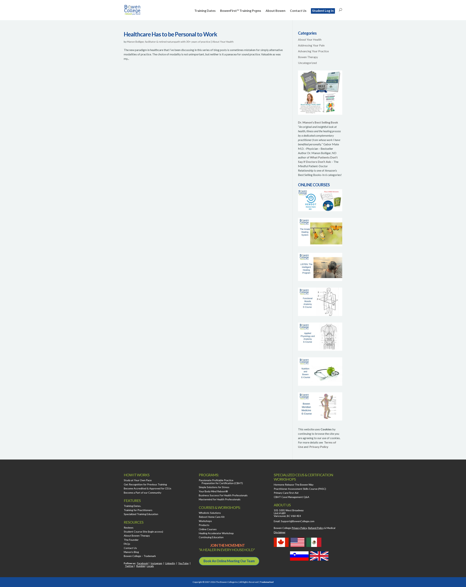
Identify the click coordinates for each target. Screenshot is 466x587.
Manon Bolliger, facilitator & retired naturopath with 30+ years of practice (168, 41)
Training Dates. (132, 505)
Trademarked (266, 582)
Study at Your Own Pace (138, 480)
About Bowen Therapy (137, 535)
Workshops (205, 521)
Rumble (140, 566)
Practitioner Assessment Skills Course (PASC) (300, 488)
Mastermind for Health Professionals (219, 499)
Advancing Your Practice (313, 51)
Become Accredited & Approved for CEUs (147, 488)
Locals (150, 566)
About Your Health (223, 41)
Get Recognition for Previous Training (145, 484)
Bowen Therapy (308, 57)
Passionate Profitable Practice (216, 480)
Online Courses (208, 529)
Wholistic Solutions (210, 512)
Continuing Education (211, 537)
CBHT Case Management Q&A (291, 496)
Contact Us (298, 11)
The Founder (131, 539)
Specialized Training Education (141, 514)
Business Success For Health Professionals (223, 495)
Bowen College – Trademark (140, 555)
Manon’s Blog (131, 551)
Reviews (128, 527)
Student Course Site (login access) (143, 531)
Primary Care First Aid (286, 492)
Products (204, 525)
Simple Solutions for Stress (214, 487)
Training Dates (205, 11)
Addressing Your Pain (311, 45)
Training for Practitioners (138, 510)
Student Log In (323, 11)
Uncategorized (307, 62)
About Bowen (275, 11)
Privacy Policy (318, 446)
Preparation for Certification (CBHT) (222, 483)
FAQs (127, 543)
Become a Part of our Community (142, 492)
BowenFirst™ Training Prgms (240, 11)
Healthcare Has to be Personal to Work (170, 34)
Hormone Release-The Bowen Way (293, 484)
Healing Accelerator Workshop (216, 533)
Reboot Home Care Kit (212, 516)
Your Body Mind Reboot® (213, 491)
